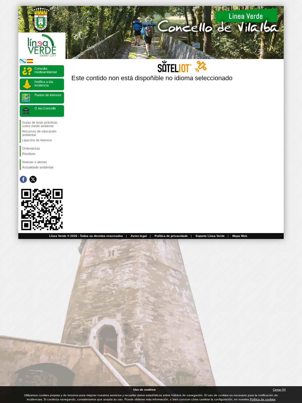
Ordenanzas (31, 148)
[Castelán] (30, 62)
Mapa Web (239, 235)
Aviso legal (139, 235)
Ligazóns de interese (37, 140)
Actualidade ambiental (37, 167)
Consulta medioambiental (46, 70)
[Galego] (23, 62)
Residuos (29, 153)
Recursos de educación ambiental (39, 133)
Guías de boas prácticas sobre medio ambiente (40, 124)
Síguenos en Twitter (33, 179)
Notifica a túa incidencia (44, 83)
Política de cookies (262, 399)
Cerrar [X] (279, 389)
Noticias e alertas (34, 162)
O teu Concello (45, 108)
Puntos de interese (48, 95)
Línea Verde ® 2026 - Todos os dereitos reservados (86, 235)
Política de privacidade (171, 235)
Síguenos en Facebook (23, 179)
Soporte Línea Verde (210, 235)
